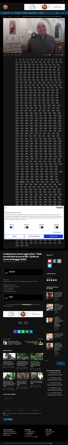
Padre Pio (12, 272)
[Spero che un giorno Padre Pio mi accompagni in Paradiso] (41, 343)
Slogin (51, 443)
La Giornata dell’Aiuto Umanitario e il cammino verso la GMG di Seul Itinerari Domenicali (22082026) (58, 321)
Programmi (17, 13)
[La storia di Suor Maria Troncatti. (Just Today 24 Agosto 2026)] (49, 295)
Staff (5, 261)
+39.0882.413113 (29, 433)
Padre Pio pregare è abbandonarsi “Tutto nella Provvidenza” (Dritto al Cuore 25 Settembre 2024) (9, 383)
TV (11, 13)
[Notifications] (63, 1)
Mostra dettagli (56, 232)
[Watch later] (61, 1)
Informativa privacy (50, 431)
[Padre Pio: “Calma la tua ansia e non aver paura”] (49, 337)
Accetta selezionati (34, 236)
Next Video (40, 339)
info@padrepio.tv (31, 431)
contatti (30, 435)
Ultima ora (24, 13)
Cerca (46, 360)
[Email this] (27, 331)
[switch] (26, 227)
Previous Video (6, 339)
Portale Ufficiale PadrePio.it (9, 431)
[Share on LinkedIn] (31, 331)
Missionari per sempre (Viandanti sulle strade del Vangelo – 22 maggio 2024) (15, 343)
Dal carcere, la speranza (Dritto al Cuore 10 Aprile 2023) (36, 382)
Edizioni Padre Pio (7, 435)
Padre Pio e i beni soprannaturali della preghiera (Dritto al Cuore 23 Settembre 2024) (36, 364)
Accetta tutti (53, 236)
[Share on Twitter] (19, 331)
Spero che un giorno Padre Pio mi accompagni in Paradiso (31, 343)
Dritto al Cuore (17, 16)
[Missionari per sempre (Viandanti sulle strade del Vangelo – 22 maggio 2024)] (5, 343)
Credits (47, 435)
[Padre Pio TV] (5, 7)
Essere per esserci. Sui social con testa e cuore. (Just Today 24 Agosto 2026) (58, 307)
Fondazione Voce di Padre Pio (10, 433)
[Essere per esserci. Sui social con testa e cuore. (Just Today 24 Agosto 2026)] (49, 307)
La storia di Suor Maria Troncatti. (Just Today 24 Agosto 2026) (58, 294)
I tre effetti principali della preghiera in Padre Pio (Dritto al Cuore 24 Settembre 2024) (23, 363)
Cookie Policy (49, 433)
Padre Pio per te (33, 13)
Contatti (41, 13)
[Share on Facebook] (15, 331)
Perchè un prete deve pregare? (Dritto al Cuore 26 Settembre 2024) (22, 383)
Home (4, 13)
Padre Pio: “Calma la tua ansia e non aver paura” (58, 335)
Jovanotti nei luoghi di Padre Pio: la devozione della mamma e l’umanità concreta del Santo (58, 347)
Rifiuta (15, 236)
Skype (36, 436)
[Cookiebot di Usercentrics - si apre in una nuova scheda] (57, 208)
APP (8, 13)
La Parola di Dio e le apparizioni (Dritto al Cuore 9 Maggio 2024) (8, 363)
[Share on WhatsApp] (23, 331)
